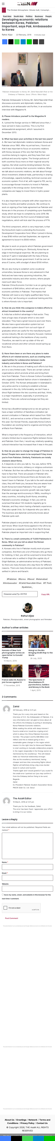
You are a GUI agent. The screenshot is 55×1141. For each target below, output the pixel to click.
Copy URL (45, 594)
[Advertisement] (27, 955)
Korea (23, 579)
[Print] (41, 41)
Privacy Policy (27, 1123)
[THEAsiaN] (27, 4)
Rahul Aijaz (7, 34)
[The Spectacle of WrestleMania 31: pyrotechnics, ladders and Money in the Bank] (41, 671)
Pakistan (12, 579)
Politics (29, 16)
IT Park (48, 583)
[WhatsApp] (17, 41)
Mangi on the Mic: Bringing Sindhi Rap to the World (41, 652)
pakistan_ (28, 587)
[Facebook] (4, 41)
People (49, 16)
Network (33, 1120)
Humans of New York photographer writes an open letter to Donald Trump (13, 654)
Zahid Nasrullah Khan (30, 583)
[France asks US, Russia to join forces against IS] (14, 671)
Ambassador (10, 583)
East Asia (7, 16)
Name (5, 862)
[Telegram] (23, 41)
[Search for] (52, 5)
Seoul (31, 579)
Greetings (21, 1120)
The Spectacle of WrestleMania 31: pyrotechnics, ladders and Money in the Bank (39, 683)
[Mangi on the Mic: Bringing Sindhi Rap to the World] (41, 641)
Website (5, 884)
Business (39, 16)
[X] (10, 41)
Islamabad (42, 579)
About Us (9, 1120)
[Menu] (3, 5)
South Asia (18, 16)
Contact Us (42, 1123)
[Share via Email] (35, 41)
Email (5, 873)
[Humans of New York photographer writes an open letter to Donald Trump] (14, 641)
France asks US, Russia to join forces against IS (14, 681)
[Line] (29, 41)
